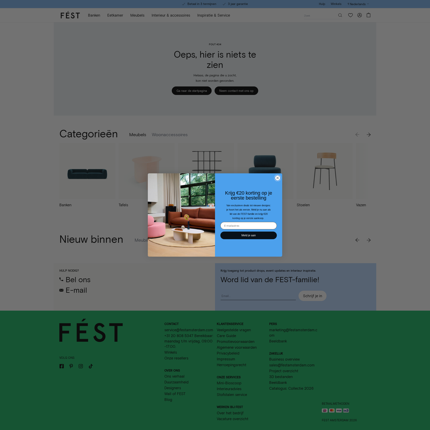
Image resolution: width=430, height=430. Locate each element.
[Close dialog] (277, 178)
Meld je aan (248, 235)
